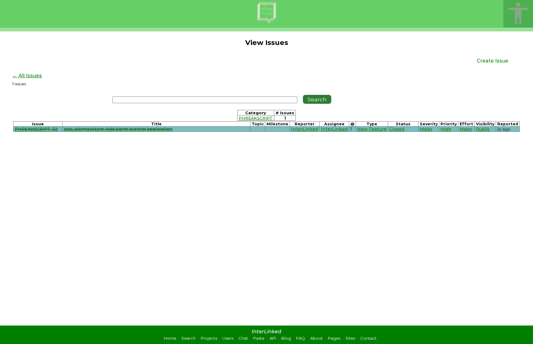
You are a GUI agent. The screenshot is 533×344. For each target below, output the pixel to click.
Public (483, 129)
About (316, 338)
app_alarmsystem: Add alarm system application (118, 129)
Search (188, 338)
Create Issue (492, 61)
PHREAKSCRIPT (256, 117)
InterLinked (304, 129)
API (273, 338)
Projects (209, 338)
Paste (258, 338)
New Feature (371, 129)
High (445, 129)
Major (426, 129)
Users (227, 338)
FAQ (300, 338)
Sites (350, 338)
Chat (243, 338)
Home (170, 338)
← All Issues (27, 76)
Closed (396, 129)
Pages (334, 338)
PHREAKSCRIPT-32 (36, 129)
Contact (368, 338)
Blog (286, 338)
